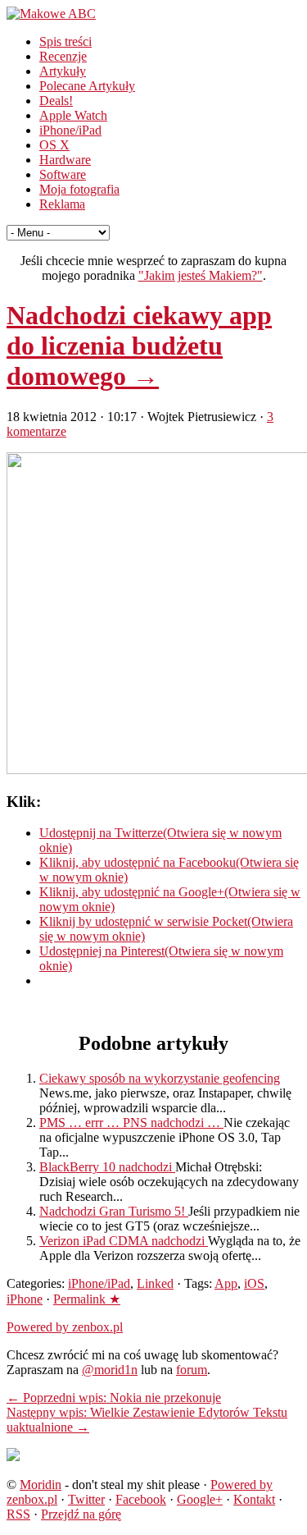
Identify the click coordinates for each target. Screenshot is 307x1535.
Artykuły (62, 71)
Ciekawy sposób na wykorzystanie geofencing (159, 1078)
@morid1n (110, 1370)
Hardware (65, 160)
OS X (54, 145)
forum (191, 1370)
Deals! (56, 101)
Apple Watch (73, 115)
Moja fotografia (79, 189)
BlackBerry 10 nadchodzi (107, 1167)
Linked (155, 1283)
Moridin (40, 1484)
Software (62, 174)
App (225, 1283)
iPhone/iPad (70, 130)
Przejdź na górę (81, 1514)
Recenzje (63, 56)
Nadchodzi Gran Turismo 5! (113, 1211)
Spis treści (65, 41)
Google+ (200, 1499)
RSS (18, 1514)
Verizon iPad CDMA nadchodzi (123, 1241)
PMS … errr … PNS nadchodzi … (131, 1122)
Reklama (62, 204)
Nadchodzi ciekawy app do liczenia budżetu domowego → (139, 345)
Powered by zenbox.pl (65, 1327)
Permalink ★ (86, 1299)
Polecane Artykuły (87, 86)
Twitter (86, 1499)
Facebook (140, 1499)
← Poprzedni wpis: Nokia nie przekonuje (114, 1397)
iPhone (25, 1299)
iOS (254, 1283)
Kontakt (254, 1499)
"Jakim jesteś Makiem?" (200, 275)
